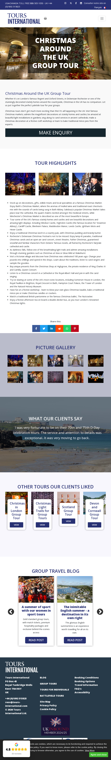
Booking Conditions (87, 677)
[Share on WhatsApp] (67, 328)
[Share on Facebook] (36, 328)
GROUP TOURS (48, 683)
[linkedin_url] (81, 3)
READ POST (36, 640)
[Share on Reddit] (59, 328)
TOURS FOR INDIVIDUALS (54, 689)
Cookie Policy (48, 709)
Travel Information (86, 685)
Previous (11, 612)
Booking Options (85, 681)
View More (90, 750)
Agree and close (99, 754)
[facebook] (76, 3)
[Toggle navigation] (102, 18)
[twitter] (70, 3)
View (16, 524)
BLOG (43, 677)
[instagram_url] (65, 3)
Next (100, 612)
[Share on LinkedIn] (52, 328)
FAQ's (78, 688)
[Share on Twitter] (44, 328)
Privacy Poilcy (48, 705)
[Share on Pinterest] (75, 328)
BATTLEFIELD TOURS (52, 695)
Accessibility (82, 692)
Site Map (45, 701)
